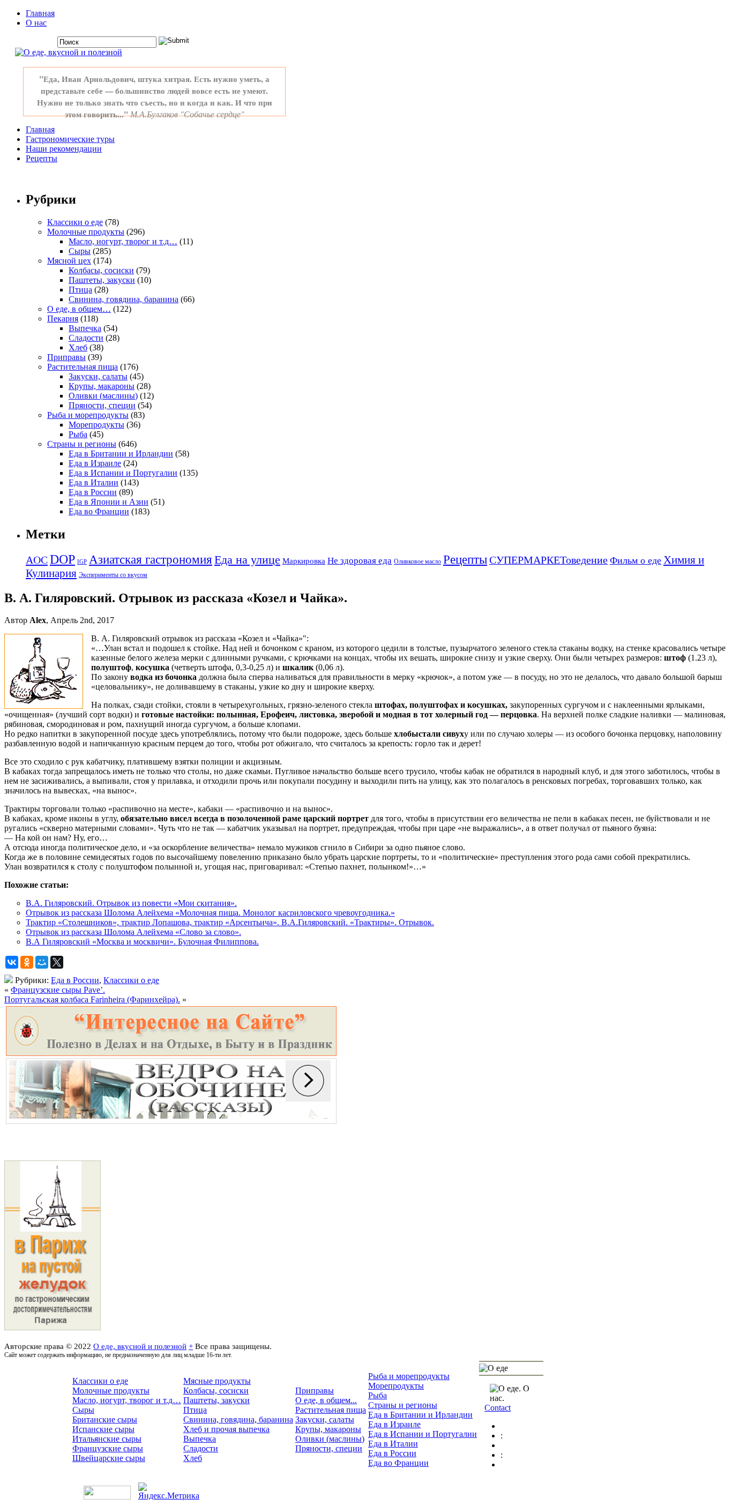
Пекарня (62, 318)
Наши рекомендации (64, 148)
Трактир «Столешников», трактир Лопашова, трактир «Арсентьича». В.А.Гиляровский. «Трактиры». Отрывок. (230, 922)
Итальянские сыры (106, 1438)
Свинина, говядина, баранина (123, 299)
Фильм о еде (635, 560)
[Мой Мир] (41, 962)
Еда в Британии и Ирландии (121, 453)
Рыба (78, 434)
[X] (56, 962)
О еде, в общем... (326, 1400)
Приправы (66, 357)
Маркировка (303, 561)
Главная (40, 13)
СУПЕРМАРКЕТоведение (548, 560)
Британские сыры (104, 1419)
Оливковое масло (417, 561)
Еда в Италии (93, 482)
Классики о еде (75, 222)
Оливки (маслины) (103, 395)
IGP (82, 562)
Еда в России (93, 492)
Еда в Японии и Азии (108, 501)
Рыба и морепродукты (88, 414)
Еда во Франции (99, 511)
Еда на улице (247, 559)
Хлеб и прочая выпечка (226, 1429)
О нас (36, 22)
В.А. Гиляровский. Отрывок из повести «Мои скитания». (131, 903)
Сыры (80, 251)
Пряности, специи (102, 405)
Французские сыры (107, 1448)
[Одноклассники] (26, 962)
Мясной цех (69, 260)
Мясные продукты (217, 1380)
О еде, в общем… (79, 308)
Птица (80, 289)
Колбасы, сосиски (101, 270)
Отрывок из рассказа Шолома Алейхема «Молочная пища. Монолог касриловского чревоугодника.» (210, 912)
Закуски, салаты (98, 376)
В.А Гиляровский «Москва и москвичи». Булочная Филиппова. (142, 941)
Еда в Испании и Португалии (123, 472)
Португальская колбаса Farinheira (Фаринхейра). (92, 999)
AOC (37, 560)
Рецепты (41, 158)
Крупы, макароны (102, 386)
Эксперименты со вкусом (113, 575)
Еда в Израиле (95, 463)
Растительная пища (82, 366)
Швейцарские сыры (108, 1458)
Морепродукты (96, 424)
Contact (497, 1407)
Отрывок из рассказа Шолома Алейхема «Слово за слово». (133, 931)
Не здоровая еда (359, 561)
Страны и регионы (81, 443)
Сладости (86, 337)
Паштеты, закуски (102, 279)
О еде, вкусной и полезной (139, 1346)
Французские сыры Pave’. (58, 989)
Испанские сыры (103, 1429)
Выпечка (85, 328)
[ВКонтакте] (11, 962)
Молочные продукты (85, 231)
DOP (62, 559)
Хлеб (78, 347)
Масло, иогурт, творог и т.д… (123, 241)
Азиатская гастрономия (150, 559)
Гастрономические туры (70, 139)
